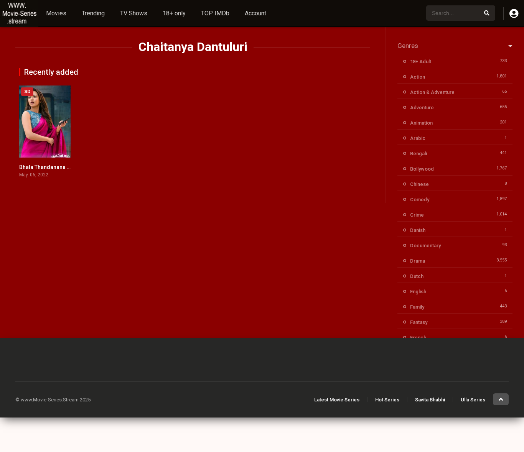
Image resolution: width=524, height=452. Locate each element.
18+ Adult (420, 61)
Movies (56, 13)
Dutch (416, 276)
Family (417, 307)
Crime (417, 215)
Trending (93, 13)
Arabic (417, 138)
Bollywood (422, 169)
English (418, 291)
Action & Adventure (432, 92)
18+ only (174, 13)
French (418, 337)
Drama (417, 261)
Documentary (425, 245)
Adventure (422, 107)
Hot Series (387, 400)
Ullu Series (473, 400)
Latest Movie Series (336, 400)
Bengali (418, 153)
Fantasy (418, 322)
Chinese (419, 184)
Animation (421, 123)
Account (255, 13)
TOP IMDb (215, 13)
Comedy (419, 199)
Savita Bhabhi (430, 400)
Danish (417, 230)
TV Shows (133, 13)
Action (417, 77)
